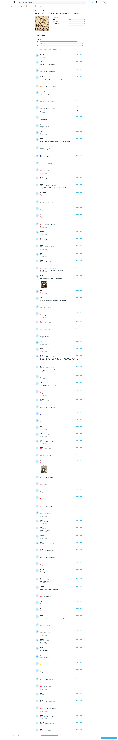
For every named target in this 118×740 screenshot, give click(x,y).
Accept (103, 738)
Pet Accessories (70, 6)
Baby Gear (61, 6)
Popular (15, 6)
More (98, 6)
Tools (83, 6)
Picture (40, 49)
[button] (91, 2)
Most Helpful (47, 49)
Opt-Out (108, 738)
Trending (49, 6)
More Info (114, 738)
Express (22, 6)
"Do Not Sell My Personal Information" (49, 735)
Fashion (55, 6)
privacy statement (55, 734)
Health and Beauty (90, 6)
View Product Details (58, 29)
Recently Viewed (41, 6)
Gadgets (78, 6)
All (36, 49)
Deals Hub (30, 6)
